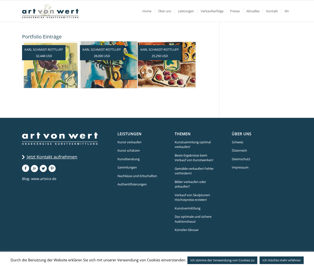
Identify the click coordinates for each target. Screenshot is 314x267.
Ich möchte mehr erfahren (281, 260)
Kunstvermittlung (187, 208)
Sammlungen (127, 167)
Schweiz (237, 142)
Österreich (239, 150)
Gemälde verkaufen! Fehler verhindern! (194, 171)
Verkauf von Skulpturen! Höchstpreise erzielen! (192, 197)
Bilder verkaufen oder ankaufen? (190, 184)
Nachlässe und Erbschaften (137, 176)
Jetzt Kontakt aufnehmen (52, 157)
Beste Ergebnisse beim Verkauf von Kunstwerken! (194, 157)
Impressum (240, 167)
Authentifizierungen (132, 184)
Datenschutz (241, 159)
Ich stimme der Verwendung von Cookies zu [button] (222, 260)
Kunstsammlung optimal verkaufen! (193, 144)
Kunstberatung (129, 159)
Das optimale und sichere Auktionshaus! (193, 219)
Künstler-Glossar (187, 230)
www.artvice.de (43, 178)
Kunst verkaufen (130, 142)
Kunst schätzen (129, 150)
